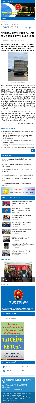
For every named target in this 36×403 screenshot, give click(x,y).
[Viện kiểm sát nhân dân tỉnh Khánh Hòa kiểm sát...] (6, 217)
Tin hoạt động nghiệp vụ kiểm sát (10, 26)
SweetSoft (19, 401)
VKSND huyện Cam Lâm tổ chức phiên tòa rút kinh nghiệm (18, 147)
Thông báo (8, 155)
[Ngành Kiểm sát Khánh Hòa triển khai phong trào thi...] (6, 210)
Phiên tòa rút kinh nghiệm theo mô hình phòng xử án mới (17, 135)
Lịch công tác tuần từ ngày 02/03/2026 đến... (18, 175)
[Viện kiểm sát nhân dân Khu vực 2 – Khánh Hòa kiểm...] (6, 246)
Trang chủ (5, 24)
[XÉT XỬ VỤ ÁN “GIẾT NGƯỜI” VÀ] (6, 239)
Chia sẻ (22, 40)
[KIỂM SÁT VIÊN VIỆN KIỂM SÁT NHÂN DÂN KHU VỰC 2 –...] (6, 253)
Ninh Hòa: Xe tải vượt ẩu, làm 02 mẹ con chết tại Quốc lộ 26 (17, 28)
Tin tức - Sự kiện (14, 24)
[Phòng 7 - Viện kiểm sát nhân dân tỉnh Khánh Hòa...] (6, 225)
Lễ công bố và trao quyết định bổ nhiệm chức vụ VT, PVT (18, 279)
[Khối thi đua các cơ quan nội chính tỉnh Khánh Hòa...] (6, 203)
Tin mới (5, 198)
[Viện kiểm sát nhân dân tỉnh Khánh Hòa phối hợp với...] (6, 232)
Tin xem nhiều (15, 198)
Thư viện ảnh (5, 260)
